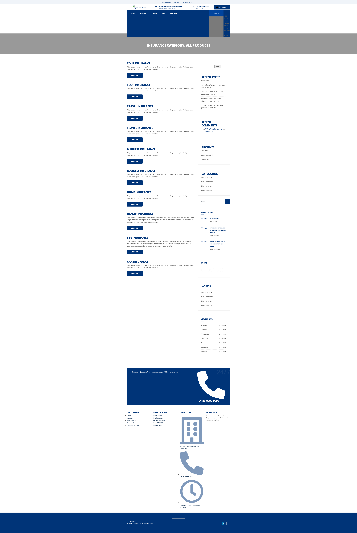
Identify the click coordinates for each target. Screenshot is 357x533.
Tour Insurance (138, 63)
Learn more (134, 75)
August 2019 (205, 159)
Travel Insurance (140, 106)
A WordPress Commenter (213, 129)
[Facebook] (127, 2)
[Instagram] (136, 2)
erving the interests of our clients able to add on (218, 230)
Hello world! (205, 81)
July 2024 (205, 151)
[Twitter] (130, 2)
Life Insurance (137, 238)
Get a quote (223, 7)
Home (133, 13)
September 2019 (207, 155)
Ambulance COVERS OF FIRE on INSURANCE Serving (217, 244)
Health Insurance (140, 214)
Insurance (143, 13)
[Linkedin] (133, 2)
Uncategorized (206, 190)
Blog (163, 13)
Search (200, 63)
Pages (154, 13)
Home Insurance (139, 192)
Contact (173, 13)
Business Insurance (141, 149)
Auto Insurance (206, 177)
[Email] (226, 523)
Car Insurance (137, 261)
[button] (227, 11)
